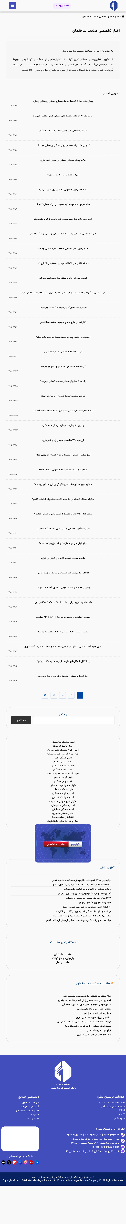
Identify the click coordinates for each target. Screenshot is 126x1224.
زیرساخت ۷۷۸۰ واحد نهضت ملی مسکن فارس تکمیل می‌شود (81, 884)
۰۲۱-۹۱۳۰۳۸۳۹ (111, 1135)
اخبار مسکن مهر (63, 758)
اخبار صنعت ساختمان (63, 742)
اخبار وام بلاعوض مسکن (63, 785)
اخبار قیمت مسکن (63, 777)
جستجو (63, 714)
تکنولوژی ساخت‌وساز (63, 817)
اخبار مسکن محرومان (63, 805)
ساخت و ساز (63, 962)
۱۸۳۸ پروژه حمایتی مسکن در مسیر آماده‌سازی (88, 898)
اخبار (117, 16)
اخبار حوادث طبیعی (63, 797)
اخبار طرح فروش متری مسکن (63, 754)
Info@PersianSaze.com (105, 1147)
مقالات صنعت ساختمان (93, 983)
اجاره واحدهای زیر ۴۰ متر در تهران (94, 902)
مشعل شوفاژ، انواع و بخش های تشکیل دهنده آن (86, 1004)
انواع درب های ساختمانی (99, 1030)
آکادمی (120, 1114)
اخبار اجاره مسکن (63, 769)
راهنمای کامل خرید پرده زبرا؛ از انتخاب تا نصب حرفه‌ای (84, 1000)
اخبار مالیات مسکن (63, 793)
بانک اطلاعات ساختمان (112, 1103)
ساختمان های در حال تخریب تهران (94, 1034)
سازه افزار (119, 1118)
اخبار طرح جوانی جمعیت (63, 801)
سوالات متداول (30, 1103)
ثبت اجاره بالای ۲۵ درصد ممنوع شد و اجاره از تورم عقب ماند (82, 915)
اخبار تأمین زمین (63, 762)
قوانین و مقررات (30, 1107)
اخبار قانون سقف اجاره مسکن (63, 773)
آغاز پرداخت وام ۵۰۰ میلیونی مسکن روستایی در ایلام (84, 893)
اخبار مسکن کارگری (63, 813)
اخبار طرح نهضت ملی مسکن (63, 750)
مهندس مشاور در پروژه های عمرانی (94, 1009)
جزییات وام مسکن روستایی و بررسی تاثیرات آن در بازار (84, 1021)
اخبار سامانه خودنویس (63, 766)
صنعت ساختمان (63, 954)
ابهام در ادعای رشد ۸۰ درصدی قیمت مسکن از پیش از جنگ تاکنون (78, 920)
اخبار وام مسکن (63, 781)
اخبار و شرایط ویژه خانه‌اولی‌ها (63, 821)
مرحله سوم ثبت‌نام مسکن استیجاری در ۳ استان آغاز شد (83, 911)
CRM (122, 1110)
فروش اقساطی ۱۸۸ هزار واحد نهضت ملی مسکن (87, 889)
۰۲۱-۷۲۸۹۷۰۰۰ (61, 6)
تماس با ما (33, 1118)
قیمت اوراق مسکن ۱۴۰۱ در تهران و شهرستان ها (88, 1026)
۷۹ (54, 695)
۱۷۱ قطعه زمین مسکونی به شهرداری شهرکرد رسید (87, 907)
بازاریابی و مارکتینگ (63, 958)
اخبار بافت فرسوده (63, 746)
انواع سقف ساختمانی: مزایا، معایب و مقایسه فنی (87, 996)
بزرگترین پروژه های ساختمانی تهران (93, 1017)
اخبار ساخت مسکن (63, 789)
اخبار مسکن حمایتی (63, 809)
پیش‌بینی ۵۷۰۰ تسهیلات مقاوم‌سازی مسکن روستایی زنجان (81, 880)
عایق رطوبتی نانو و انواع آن (97, 1013)
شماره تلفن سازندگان (113, 1107)
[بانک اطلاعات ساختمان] (123, 16)
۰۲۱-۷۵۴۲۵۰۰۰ (93, 1135)
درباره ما (34, 1114)
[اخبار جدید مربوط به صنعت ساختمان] (114, 6)
